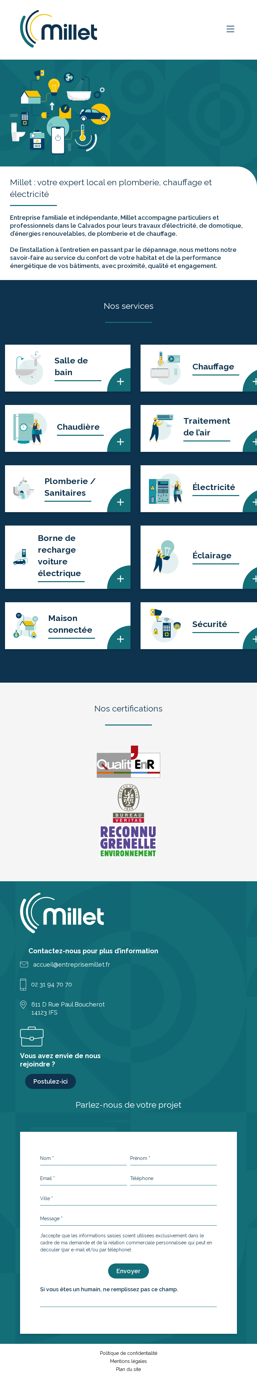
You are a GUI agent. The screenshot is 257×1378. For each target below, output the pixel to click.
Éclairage (212, 555)
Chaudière (78, 427)
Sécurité (209, 624)
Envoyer (128, 1270)
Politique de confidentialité (128, 1353)
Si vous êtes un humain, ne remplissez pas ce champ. (109, 1289)
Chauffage (213, 366)
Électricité (213, 487)
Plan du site (128, 1369)
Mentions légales (128, 1361)
